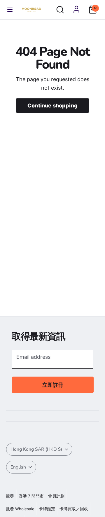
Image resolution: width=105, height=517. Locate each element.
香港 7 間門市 (31, 496)
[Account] (76, 9)
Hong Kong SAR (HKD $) (36, 449)
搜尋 (10, 496)
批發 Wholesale (20, 508)
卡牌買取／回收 (74, 508)
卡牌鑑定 (47, 508)
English (18, 467)
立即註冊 (53, 385)
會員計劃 (56, 496)
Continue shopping (52, 105)
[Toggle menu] (10, 9)
